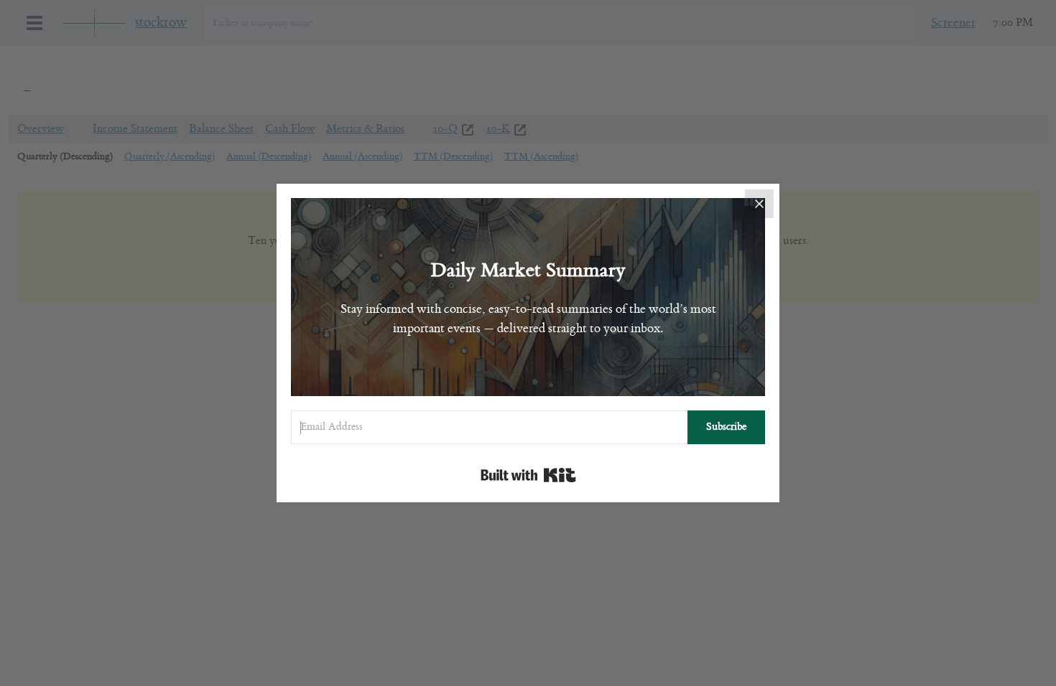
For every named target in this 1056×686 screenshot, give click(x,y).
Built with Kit (528, 475)
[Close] (759, 203)
